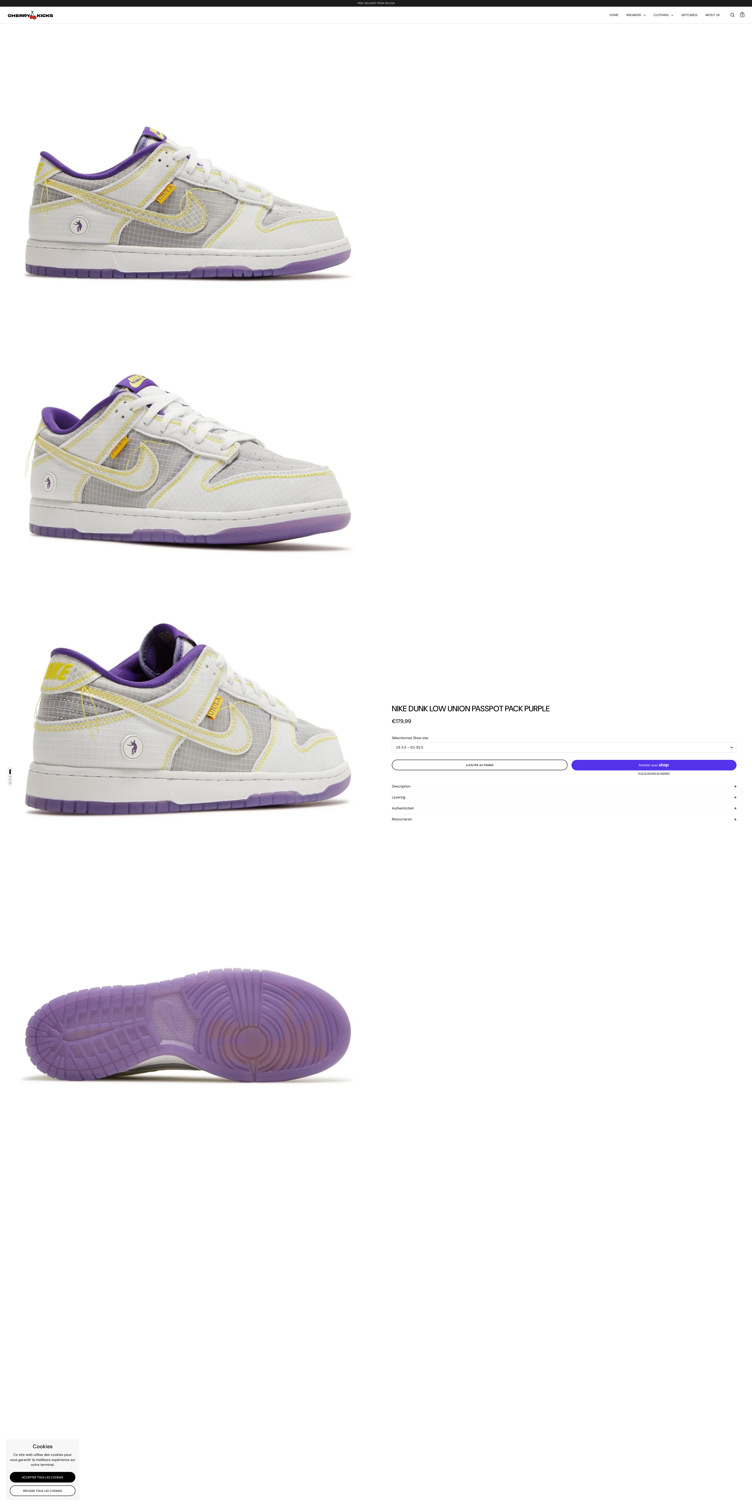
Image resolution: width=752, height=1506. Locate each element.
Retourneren (402, 819)
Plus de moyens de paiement (654, 773)
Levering (398, 797)
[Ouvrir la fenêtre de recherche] (732, 15)
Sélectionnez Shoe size (410, 738)
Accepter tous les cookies (42, 1477)
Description (401, 786)
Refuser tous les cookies (42, 1491)
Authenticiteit (403, 808)
